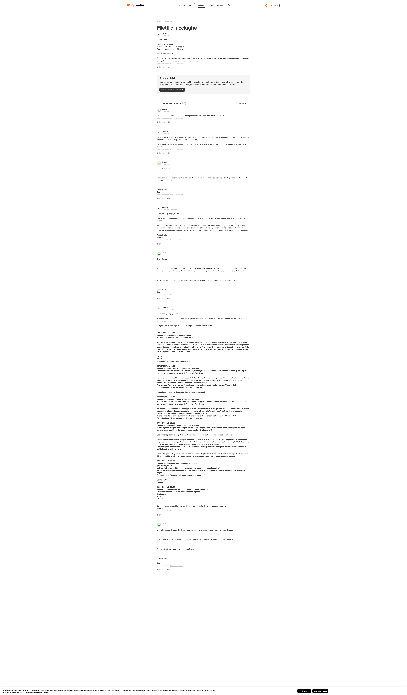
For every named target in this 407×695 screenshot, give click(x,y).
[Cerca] (229, 5)
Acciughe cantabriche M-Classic (170, 49)
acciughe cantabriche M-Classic (186, 425)
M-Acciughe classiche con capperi (170, 46)
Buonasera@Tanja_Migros (167, 313)
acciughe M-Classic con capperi (186, 399)
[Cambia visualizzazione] (266, 5)
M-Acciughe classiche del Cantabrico (193, 489)
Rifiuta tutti (304, 691)
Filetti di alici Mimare (165, 44)
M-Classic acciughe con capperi (186, 368)
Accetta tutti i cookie (320, 691)
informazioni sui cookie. (40, 693)
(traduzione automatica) (163, 63)
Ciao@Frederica (163, 168)
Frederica (165, 33)
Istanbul (160, 335)
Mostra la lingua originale (176, 63)
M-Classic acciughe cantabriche (184, 463)
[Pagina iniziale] (135, 5)
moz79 (164, 109)
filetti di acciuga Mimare (182, 335)
